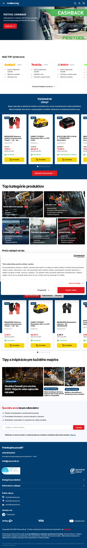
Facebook (10, 514)
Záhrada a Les (50, 205)
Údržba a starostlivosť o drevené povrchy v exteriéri (74, 393)
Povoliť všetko (71, 290)
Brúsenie (8, 238)
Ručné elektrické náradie (13, 71)
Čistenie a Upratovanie (40, 232)
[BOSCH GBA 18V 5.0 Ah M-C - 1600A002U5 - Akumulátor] (67, 123)
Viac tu (73, 435)
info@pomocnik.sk (10, 461)
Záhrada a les (12, 77)
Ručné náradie (64, 232)
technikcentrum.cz (12, 501)
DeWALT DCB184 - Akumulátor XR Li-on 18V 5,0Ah (40, 138)
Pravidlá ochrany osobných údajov (55, 543)
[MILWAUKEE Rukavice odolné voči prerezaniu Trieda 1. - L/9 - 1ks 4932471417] (14, 123)
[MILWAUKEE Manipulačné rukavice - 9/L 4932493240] (67, 309)
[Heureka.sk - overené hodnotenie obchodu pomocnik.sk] (11, 471)
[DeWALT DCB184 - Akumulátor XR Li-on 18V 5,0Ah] (41, 123)
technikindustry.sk (12, 497)
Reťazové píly (51, 208)
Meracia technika (13, 74)
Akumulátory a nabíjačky (13, 236)
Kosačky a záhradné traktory (57, 210)
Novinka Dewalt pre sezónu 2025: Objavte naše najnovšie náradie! (21, 389)
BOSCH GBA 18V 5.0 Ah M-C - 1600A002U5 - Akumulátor (67, 138)
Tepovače (36, 240)
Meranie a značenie (68, 240)
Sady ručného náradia (68, 238)
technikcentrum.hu (12, 505)
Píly (6, 210)
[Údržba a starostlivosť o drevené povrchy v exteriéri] (75, 376)
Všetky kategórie (11, 214)
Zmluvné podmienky (8, 545)
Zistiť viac (8, 26)
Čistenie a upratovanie (42, 77)
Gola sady (64, 236)
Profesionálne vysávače (41, 238)
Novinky (58, 296)
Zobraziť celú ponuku (43, 173)
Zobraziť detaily (75, 283)
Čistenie (8, 240)
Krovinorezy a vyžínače (55, 212)
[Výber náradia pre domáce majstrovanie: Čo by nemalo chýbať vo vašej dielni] (54, 376)
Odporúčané (47, 296)
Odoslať (79, 427)
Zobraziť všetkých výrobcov (42, 86)
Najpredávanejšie (32, 296)
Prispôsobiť (42, 290)
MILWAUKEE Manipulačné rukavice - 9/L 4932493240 (66, 324)
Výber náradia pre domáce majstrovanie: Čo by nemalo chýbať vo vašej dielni (54, 393)
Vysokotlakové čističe (40, 236)
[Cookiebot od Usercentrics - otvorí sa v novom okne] (75, 256)
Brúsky (7, 212)
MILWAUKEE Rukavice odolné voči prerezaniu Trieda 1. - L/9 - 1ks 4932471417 (13, 138)
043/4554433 (8, 453)
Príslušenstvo (8, 232)
